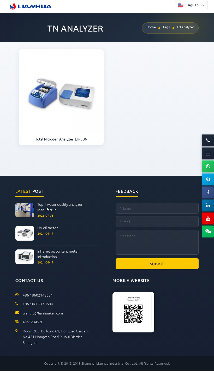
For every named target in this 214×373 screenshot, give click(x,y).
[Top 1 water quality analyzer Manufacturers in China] (24, 215)
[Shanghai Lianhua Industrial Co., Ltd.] (31, 6)
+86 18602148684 (38, 295)
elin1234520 (33, 321)
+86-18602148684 (38, 303)
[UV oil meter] (24, 239)
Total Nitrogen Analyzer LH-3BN (61, 139)
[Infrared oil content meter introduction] (24, 262)
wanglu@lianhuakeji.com (43, 313)
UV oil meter (47, 227)
